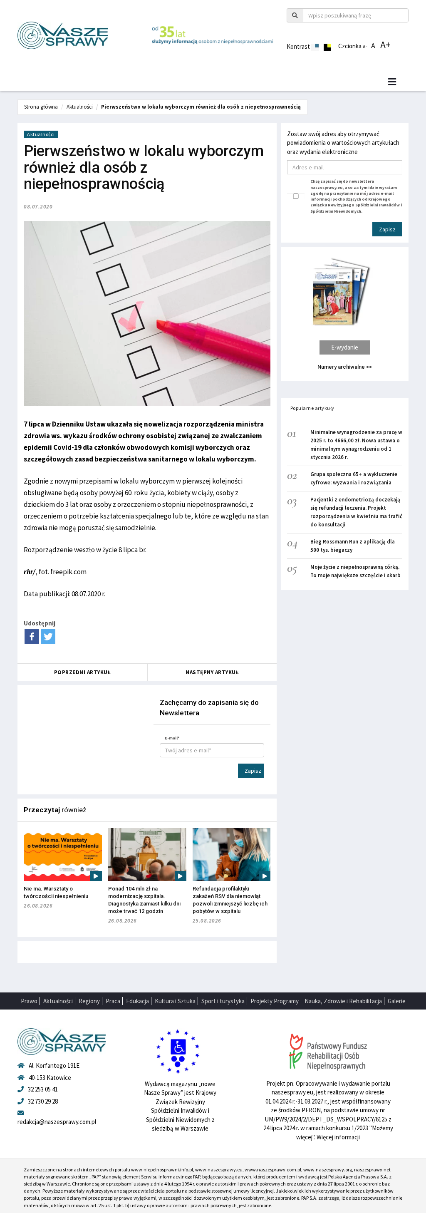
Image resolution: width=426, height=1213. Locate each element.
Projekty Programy (274, 1001)
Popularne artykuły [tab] (312, 408)
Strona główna (41, 106)
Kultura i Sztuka (175, 1001)
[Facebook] (32, 636)
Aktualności (80, 106)
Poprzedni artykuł (82, 672)
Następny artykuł (212, 672)
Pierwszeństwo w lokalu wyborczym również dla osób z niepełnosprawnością (201, 106)
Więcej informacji (338, 1137)
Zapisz (253, 770)
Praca (113, 1001)
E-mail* (172, 738)
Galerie (397, 1001)
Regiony (89, 1001)
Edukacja (137, 1001)
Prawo (29, 1001)
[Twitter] (48, 636)
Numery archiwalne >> (344, 367)
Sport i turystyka (223, 1001)
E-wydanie (344, 347)
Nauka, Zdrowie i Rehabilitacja (343, 1001)
